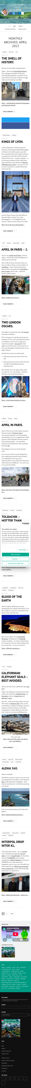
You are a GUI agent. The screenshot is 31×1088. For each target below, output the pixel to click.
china (18, 969)
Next (12, 913)
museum (10, 980)
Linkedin (19, 13)
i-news (9, 975)
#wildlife (9, 666)
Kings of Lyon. (12, 142)
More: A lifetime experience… (11, 648)
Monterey (5, 698)
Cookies (4, 1071)
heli (25, 973)
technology (5, 986)
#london (4, 52)
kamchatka (17, 977)
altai (14, 967)
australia (23, 967)
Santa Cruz (18, 696)
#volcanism (19, 510)
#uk (17, 52)
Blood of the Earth (12, 598)
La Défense (5, 267)
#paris (23, 243)
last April (18, 344)
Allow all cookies (15, 554)
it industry (5, 977)
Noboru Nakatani (15, 860)
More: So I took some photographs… (13, 225)
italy (21, 975)
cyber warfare (15, 971)
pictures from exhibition (20, 982)
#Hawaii (4, 759)
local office (10, 978)
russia (19, 984)
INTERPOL (11, 858)
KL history (24, 977)
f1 (9, 973)
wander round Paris (15, 255)
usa (6, 988)
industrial (15, 975)
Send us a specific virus (8, 1060)
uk (2, 988)
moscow (4, 980)
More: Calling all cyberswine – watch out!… (15, 895)
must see (16, 980)
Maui (3, 782)
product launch (6, 984)
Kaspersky (4, 1063)
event (22, 971)
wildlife (18, 988)
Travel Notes (22, 29)
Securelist (4, 1068)
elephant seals (15, 704)
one (28, 687)
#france (14, 135)
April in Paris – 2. (15, 249)
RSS (3, 1082)
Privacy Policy (5, 1058)
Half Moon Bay (20, 694)
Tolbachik (22, 639)
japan (11, 977)
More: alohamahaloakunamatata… (13, 815)
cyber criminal (6, 971)
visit (25, 150)
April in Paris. (12, 425)
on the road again (7, 982)
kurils (3, 978)
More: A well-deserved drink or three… (14, 400)
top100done (25, 986)
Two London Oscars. (11, 324)
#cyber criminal (6, 135)
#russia (12, 510)
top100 (18, 986)
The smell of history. (11, 60)
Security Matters (10, 29)
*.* (9, 26)
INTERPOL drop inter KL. (13, 844)
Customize (15, 559)
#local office (16, 243)
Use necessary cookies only (15, 563)
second (24, 852)
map (10, 698)
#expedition (5, 587)
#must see (11, 52)
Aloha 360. (10, 768)
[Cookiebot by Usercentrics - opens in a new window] (22, 524)
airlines (9, 967)
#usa (3, 666)
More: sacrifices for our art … (11, 298)
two (3, 689)
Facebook (11, 13)
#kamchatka (5, 510)
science (24, 984)
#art (3, 243)
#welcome (10, 835)
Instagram (16, 13)
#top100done (5, 762)
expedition (5, 973)
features (14, 973)
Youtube (21, 1078)
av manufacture (6, 969)
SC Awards (25, 332)
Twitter (13, 13)
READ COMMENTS (9, 111)
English (25, 2)
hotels (4, 975)
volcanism (11, 988)
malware (23, 978)
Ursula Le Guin (17, 433)
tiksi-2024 (12, 986)
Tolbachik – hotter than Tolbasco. (12, 520)
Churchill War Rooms (20, 71)
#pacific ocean (18, 759)
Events (21, 26)
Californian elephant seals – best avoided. (15, 677)
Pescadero (5, 696)
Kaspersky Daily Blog (7, 1065)
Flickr (25, 1078)
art (18, 967)
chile (13, 969)
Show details (22, 549)
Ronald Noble (16, 856)
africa (3, 967)
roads (14, 984)
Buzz (14, 26)
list (9, 446)
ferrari (20, 973)
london (17, 978)
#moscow (23, 833)
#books (4, 418)
